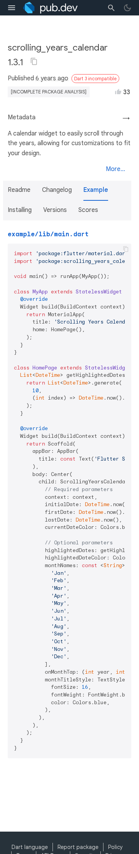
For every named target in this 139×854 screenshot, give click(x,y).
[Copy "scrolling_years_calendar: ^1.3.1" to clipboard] (34, 61)
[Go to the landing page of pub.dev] (50, 8)
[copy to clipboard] (126, 249)
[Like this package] (118, 91)
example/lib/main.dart (48, 234)
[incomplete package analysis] (48, 92)
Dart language (30, 847)
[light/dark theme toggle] (127, 7)
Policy (115, 847)
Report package (78, 847)
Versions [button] (55, 210)
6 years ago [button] (52, 78)
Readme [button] (19, 190)
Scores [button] (88, 210)
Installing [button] (20, 210)
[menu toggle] (11, 7)
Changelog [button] (57, 190)
